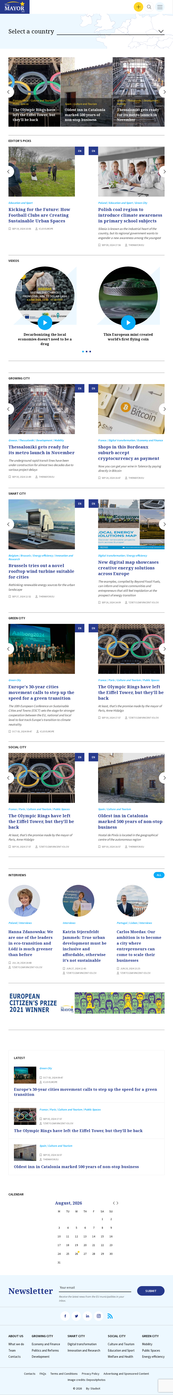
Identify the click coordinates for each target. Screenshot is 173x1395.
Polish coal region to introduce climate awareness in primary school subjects (130, 215)
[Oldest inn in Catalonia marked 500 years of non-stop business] (131, 778)
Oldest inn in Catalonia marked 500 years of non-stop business (33, 114)
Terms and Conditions (64, 1374)
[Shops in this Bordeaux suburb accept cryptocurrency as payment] (131, 409)
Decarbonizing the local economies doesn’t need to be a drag (45, 339)
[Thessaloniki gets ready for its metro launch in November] (41, 409)
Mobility (147, 1344)
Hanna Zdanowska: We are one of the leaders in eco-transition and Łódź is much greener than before (30, 943)
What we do (16, 1344)
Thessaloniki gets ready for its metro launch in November (86, 114)
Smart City (76, 1336)
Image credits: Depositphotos (86, 1380)
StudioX (95, 1388)
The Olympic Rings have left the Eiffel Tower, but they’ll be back (131, 692)
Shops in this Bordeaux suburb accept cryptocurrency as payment (128, 452)
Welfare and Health (120, 1357)
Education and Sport (121, 1350)
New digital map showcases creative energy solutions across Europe (128, 567)
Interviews (10, 8)
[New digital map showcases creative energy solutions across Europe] (131, 524)
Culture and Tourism (121, 1344)
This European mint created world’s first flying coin (128, 336)
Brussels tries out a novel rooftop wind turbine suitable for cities (41, 571)
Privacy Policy (90, 1374)
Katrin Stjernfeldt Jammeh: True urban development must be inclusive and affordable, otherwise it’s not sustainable (85, 946)
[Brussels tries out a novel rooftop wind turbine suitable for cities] (41, 524)
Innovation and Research (84, 1350)
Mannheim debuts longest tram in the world (134, 114)
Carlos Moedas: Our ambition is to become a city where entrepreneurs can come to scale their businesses (139, 946)
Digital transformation (82, 1344)
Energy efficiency (153, 1357)
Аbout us (15, 1336)
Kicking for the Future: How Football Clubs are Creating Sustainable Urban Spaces (39, 215)
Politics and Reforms (45, 1350)
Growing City (42, 1336)
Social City (117, 1336)
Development (41, 1357)
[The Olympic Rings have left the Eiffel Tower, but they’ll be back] (131, 649)
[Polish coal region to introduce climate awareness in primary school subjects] (131, 172)
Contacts (14, 1357)
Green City (150, 1336)
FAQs (43, 1374)
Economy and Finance (46, 1344)
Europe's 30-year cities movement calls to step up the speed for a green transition (41, 692)
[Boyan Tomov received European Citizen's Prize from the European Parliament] (86, 1006)
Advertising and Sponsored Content (126, 1374)
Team (12, 1350)
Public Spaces (151, 1350)
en (79, 151)
